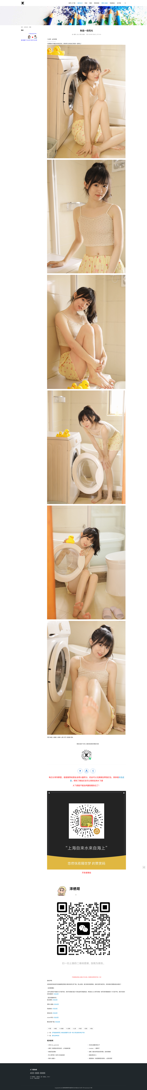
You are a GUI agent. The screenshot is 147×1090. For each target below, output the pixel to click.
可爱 (50, 1028)
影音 (86, 3)
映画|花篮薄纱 (52, 1051)
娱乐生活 (80, 3)
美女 (92, 1028)
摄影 (75, 34)
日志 (78, 34)
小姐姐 (61, 1028)
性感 (80, 1028)
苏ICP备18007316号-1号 (78, 1087)
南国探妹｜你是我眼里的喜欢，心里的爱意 (100, 1058)
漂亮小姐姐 (104, 3)
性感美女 (112, 3)
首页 (22, 27)
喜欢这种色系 (55, 1035)
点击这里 (56, 994)
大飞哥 (90, 1087)
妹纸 (56, 1028)
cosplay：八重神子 (94, 1048)
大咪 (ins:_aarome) (53, 1045)
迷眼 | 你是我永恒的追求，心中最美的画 (59, 1048)
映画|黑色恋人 (93, 1055)
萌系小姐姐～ (52, 1058)
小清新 (68, 1028)
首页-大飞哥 (72, 3)
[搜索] (125, 3)
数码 (91, 3)
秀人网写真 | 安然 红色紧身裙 (56, 1055)
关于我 (119, 3)
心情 (75, 1028)
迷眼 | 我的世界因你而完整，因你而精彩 (100, 1051)
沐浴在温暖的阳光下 (94, 1045)
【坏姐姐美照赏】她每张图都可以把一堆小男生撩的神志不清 (68, 1032)
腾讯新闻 (96, 3)
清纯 (86, 1028)
